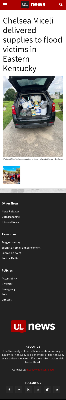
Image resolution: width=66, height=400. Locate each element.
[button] (61, 5)
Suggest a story (11, 242)
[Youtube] (56, 389)
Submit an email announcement (21, 247)
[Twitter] (47, 389)
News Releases (11, 211)
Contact (7, 299)
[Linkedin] (28, 389)
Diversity (7, 283)
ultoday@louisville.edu (40, 369)
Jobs (5, 294)
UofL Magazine (11, 216)
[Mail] (37, 389)
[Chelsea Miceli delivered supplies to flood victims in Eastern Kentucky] (33, 155)
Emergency (8, 289)
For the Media (10, 258)
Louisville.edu (33, 362)
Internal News (10, 222)
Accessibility (9, 278)
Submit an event (11, 253)
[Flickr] (18, 389)
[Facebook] (9, 389)
